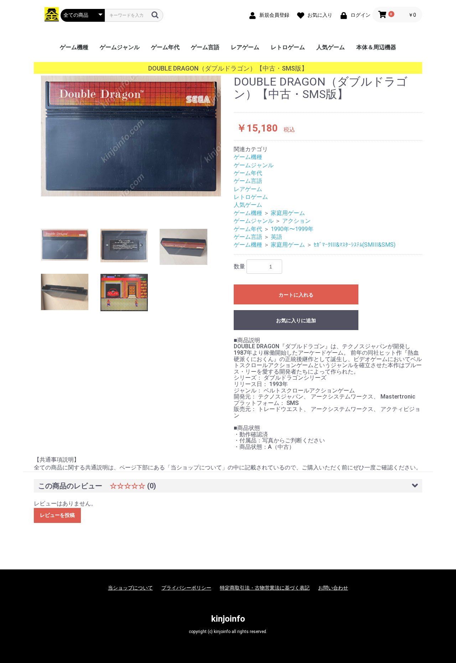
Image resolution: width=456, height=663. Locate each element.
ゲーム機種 (74, 47)
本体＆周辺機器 (376, 47)
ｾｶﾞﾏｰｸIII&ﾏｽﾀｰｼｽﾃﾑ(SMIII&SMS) (354, 244)
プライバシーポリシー (186, 588)
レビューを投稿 (57, 515)
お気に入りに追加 (296, 320)
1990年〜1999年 (292, 229)
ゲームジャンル (120, 47)
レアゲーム (245, 47)
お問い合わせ (333, 588)
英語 (276, 236)
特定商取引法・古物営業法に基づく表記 (265, 588)
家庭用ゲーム (288, 213)
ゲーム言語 (205, 47)
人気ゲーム (330, 47)
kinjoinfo (228, 619)
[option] (131, 136)
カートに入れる (296, 295)
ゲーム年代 (165, 47)
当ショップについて (130, 588)
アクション (296, 220)
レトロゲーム (288, 47)
